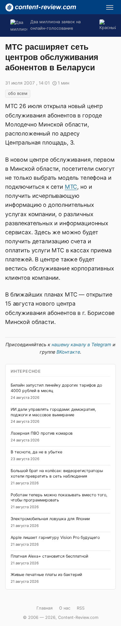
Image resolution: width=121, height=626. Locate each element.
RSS (81, 608)
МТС (71, 186)
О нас (64, 608)
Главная (44, 608)
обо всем (17, 93)
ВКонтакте (68, 352)
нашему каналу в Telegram (81, 344)
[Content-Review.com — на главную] (40, 7)
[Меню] (110, 7)
